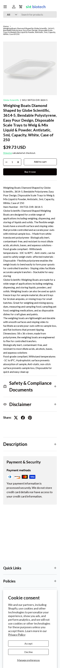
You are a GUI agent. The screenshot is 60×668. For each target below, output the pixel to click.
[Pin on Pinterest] (29, 417)
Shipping (7, 153)
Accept (28, 643)
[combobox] (30, 14)
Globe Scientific (11, 100)
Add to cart (40, 161)
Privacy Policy (16, 634)
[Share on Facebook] (22, 417)
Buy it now (30, 171)
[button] (20, 6)
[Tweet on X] (15, 417)
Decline (28, 651)
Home (6, 26)
